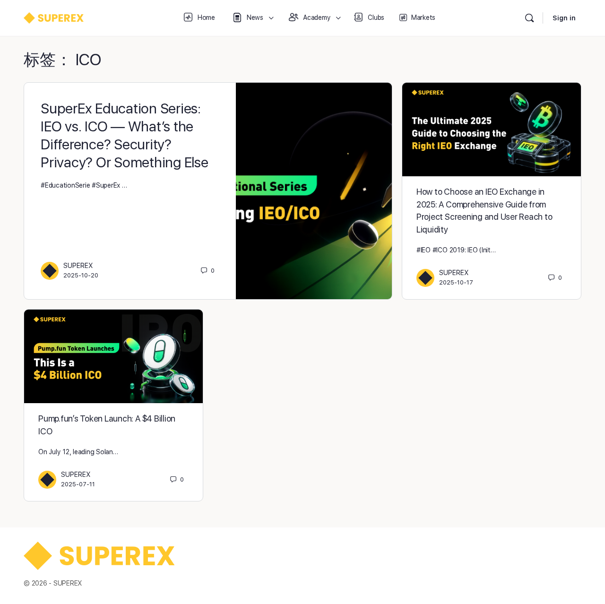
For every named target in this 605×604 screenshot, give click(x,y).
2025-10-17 (456, 282)
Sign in (564, 18)
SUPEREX (78, 265)
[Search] (529, 18)
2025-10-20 (80, 275)
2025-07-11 (78, 484)
